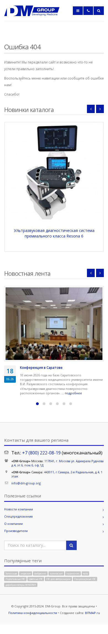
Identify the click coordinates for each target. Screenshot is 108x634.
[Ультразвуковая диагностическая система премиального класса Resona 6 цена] (54, 171)
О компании (13, 523)
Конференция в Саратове (41, 367)
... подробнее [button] (72, 393)
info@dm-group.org (26, 483)
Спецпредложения (18, 516)
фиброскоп (40, 573)
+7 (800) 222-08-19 (41, 453)
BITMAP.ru (92, 613)
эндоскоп (25, 573)
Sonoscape (11, 573)
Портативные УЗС (15, 579)
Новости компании (18, 509)
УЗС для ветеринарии (58, 579)
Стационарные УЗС (85, 579)
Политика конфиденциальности (32, 613)
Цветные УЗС (36, 579)
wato (85, 573)
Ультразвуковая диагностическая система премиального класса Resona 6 (54, 233)
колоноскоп (56, 573)
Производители (16, 531)
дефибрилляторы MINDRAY (21, 584)
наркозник (72, 573)
